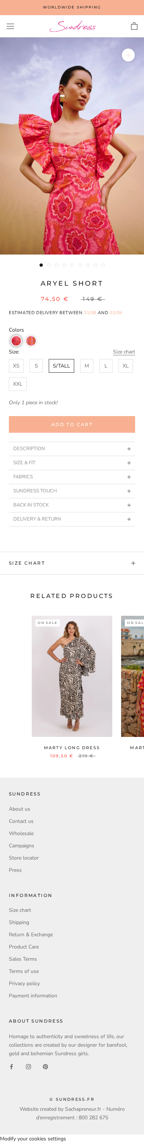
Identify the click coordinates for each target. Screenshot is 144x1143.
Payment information (33, 995)
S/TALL (61, 365)
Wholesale (21, 833)
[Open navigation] (10, 26)
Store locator (24, 857)
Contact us (21, 821)
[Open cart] (134, 26)
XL (126, 365)
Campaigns (21, 845)
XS (16, 365)
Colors (16, 329)
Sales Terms (23, 959)
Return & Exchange (31, 934)
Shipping (19, 922)
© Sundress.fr (72, 1099)
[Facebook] (11, 1066)
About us (19, 809)
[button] (16, 340)
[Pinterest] (45, 1066)
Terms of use (24, 971)
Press (15, 870)
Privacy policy (24, 983)
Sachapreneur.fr (83, 1109)
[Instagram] (28, 1066)
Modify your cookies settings (33, 1138)
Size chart (124, 351)
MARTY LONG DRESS (72, 747)
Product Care (24, 946)
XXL (18, 384)
